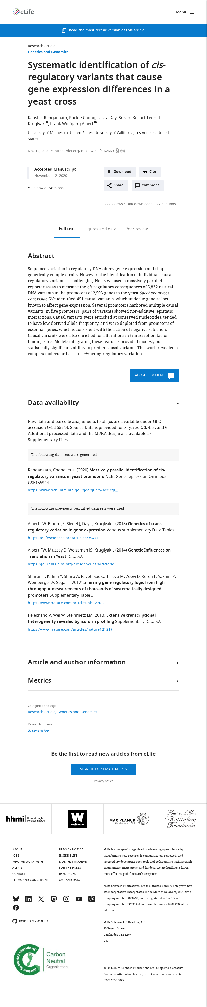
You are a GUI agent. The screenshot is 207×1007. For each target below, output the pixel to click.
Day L (87, 524)
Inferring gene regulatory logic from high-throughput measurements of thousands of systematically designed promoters (97, 589)
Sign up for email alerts (103, 769)
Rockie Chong (82, 118)
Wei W (59, 615)
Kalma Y (54, 577)
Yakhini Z (166, 577)
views (113, 204)
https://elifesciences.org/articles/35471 (63, 538)
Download (122, 172)
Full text (67, 229)
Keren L (149, 577)
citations (166, 204)
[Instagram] (66, 901)
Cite (152, 172)
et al (72, 470)
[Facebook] (15, 910)
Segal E (63, 583)
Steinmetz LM (80, 615)
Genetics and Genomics (48, 52)
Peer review (136, 229)
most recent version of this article (114, 30)
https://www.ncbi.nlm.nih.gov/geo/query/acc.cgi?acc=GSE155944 (73, 490)
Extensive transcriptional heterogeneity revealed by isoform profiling (92, 618)
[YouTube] (79, 901)
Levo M (117, 577)
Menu (181, 12)
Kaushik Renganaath (47, 118)
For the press (70, 868)
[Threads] (91, 901)
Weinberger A (41, 583)
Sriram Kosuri (132, 118)
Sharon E (36, 577)
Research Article (41, 46)
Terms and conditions (30, 880)
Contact (19, 874)
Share (118, 185)
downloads (139, 204)
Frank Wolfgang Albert (71, 124)
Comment (152, 186)
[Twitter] (41, 901)
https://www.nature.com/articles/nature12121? (70, 629)
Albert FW (37, 524)
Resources (67, 874)
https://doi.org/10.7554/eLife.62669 (84, 151)
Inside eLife (68, 855)
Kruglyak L (104, 524)
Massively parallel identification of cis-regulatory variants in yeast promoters (96, 473)
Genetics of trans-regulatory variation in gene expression (95, 527)
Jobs (15, 855)
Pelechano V (39, 615)
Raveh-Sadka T (94, 577)
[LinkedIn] (28, 901)
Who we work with (27, 862)
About (17, 849)
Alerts (17, 868)
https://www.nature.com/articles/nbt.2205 (66, 603)
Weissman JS (80, 550)
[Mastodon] (53, 901)
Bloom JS (56, 524)
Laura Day (107, 118)
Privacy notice (103, 781)
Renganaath (39, 470)
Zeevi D (133, 577)
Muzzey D (57, 550)
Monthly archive (73, 862)
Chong (59, 470)
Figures (100, 229)
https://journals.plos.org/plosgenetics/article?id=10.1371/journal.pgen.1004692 (73, 564)
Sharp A (71, 577)
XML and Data (69, 880)
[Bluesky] (15, 901)
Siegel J (73, 524)
